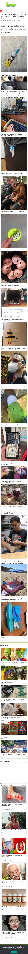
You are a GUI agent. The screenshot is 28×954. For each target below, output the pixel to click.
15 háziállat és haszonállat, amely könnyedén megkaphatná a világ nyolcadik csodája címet (11, 718)
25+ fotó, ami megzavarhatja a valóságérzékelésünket (13, 754)
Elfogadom (14, 952)
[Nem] (26, 949)
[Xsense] (14, 4)
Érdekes (10, 20)
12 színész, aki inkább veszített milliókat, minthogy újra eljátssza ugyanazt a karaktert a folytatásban (13, 663)
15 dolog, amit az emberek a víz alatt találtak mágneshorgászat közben (11, 681)
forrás (2, 637)
